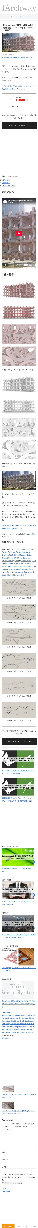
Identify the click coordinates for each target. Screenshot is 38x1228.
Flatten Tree (11, 563)
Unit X (17, 575)
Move (20, 558)
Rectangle (23, 549)
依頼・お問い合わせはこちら (19, 125)
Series (10, 575)
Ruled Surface (18, 572)
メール (5, 1159)
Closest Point (8, 566)
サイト (4, 1167)
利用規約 (33, 534)
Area (5, 558)
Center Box (29, 563)
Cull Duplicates (13, 569)
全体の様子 (6, 183)
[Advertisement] (19, 153)
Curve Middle (8, 561)
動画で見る (6, 180)
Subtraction (25, 566)
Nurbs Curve (27, 1027)
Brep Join (28, 572)
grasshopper (6, 1012)
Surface (31, 549)
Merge (17, 566)
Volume (6, 555)
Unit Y (23, 575)
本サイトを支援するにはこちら (19, 741)
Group (4, 575)
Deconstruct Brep (23, 552)
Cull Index (24, 569)
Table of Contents (8, 176)
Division (20, 563)
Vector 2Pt (12, 558)
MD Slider (14, 555)
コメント (6, 1129)
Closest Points (26, 561)
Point (17, 561)
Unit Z (5, 552)
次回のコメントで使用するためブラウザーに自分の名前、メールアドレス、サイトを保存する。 (19, 1177)
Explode (27, 558)
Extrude (12, 552)
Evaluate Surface (26, 555)
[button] (34, 642)
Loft (9, 572)
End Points (24, 1021)
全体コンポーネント (9, 186)
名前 (4, 1152)
